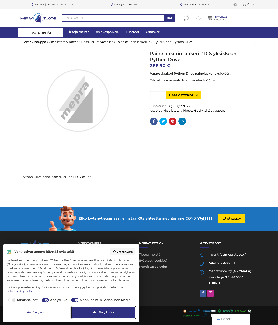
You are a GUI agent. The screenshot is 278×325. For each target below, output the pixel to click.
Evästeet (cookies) (153, 260)
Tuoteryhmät (40, 32)
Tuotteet (132, 32)
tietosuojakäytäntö (19, 291)
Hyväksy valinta (39, 312)
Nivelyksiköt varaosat (97, 42)
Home (26, 42)
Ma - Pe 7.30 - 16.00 (196, 4)
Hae (170, 18)
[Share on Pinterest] (172, 121)
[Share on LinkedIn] (182, 121)
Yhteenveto (125, 251)
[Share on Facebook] (154, 121)
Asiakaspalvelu (107, 32)
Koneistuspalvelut (153, 266)
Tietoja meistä (78, 32)
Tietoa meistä (149, 254)
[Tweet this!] (163, 121)
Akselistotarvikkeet (63, 42)
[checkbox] (22, 300)
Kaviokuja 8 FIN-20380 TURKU (54, 4)
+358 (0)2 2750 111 (125, 4)
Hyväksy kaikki (103, 312)
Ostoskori (221, 17)
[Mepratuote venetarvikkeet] (38, 18)
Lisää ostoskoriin (183, 95)
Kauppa (40, 42)
